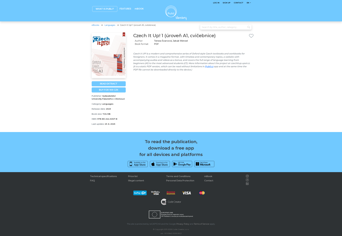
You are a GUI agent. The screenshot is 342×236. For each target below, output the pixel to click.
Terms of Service (201, 224)
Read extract (108, 83)
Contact (238, 3)
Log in (216, 3)
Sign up (226, 3)
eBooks (95, 25)
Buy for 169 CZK (108, 90)
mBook (208, 176)
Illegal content (136, 180)
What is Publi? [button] (105, 9)
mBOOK (139, 8)
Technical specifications (103, 176)
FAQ (92, 180)
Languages (109, 25)
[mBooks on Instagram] (247, 176)
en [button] (248, 3)
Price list (133, 176)
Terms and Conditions (178, 176)
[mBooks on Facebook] (247, 180)
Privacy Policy (182, 224)
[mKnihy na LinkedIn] (247, 183)
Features (125, 8)
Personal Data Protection (180, 180)
